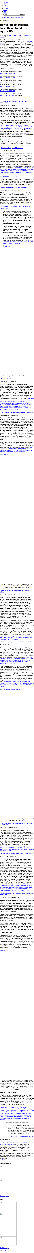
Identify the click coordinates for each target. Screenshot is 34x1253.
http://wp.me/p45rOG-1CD (7, 73)
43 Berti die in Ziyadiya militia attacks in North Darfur (17, 412)
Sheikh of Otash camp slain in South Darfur (14, 187)
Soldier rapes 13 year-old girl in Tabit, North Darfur (16, 642)
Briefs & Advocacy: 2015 (15, 35)
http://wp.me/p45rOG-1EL (7, 91)
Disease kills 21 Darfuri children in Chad (13, 379)
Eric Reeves (8, 1251)
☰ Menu (5, 2)
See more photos (4, 1196)
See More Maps (4, 1248)
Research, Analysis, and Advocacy (11, 17)
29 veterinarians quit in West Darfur (12, 148)
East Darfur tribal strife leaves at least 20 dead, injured (17, 853)
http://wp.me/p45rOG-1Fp (7, 95)
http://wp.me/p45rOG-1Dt (7, 82)
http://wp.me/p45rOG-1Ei (7, 86)
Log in (15, 1251)
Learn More (3, 1159)
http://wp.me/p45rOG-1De (7, 77)
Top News (26, 35)
